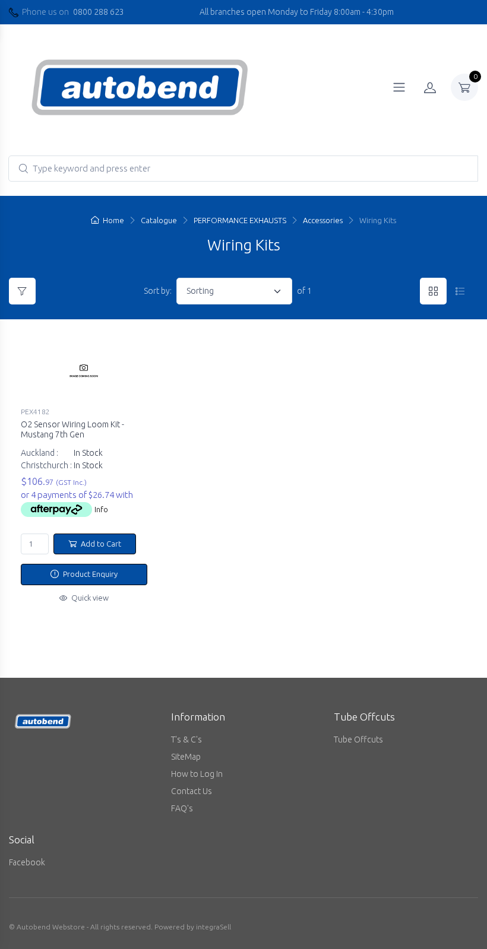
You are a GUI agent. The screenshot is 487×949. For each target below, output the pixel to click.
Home (113, 220)
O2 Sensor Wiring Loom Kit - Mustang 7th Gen (72, 429)
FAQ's (182, 808)
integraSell (213, 927)
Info (101, 509)
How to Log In (197, 774)
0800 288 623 (98, 12)
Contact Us (191, 791)
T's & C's (186, 739)
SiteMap (186, 756)
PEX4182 (35, 411)
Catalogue (159, 220)
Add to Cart (100, 543)
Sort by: (158, 291)
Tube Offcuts (358, 739)
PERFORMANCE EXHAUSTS (240, 220)
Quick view (89, 597)
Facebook (27, 862)
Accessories (323, 220)
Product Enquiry (89, 574)
